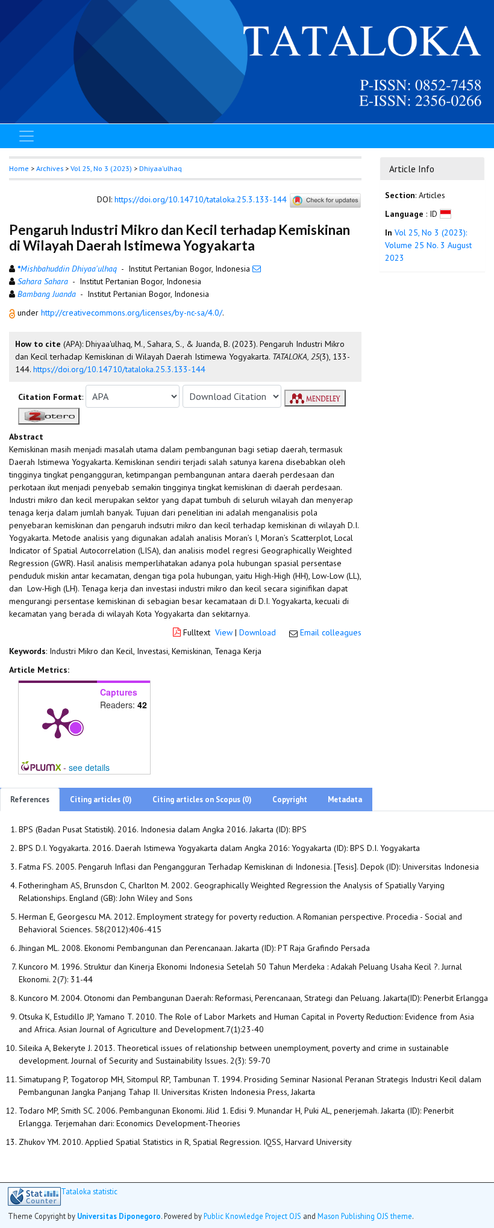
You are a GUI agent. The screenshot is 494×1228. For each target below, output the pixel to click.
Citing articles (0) (101, 799)
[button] (13, 312)
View (224, 632)
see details (89, 767)
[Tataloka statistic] (34, 1196)
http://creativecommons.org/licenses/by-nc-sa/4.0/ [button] (131, 312)
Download (257, 632)
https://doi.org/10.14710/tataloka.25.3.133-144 (200, 200)
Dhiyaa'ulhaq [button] (160, 168)
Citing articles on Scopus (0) (202, 799)
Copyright (289, 799)
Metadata (345, 799)
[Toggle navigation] (26, 136)
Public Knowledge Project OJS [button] (252, 1216)
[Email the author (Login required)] (256, 268)
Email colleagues (330, 632)
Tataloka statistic (89, 1191)
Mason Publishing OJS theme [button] (364, 1216)
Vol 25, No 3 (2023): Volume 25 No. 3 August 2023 (428, 245)
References (29, 799)
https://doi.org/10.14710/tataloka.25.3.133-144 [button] (119, 369)
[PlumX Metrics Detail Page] (58, 722)
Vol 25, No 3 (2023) (101, 168)
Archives (49, 168)
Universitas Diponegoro (119, 1216)
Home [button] (19, 168)
